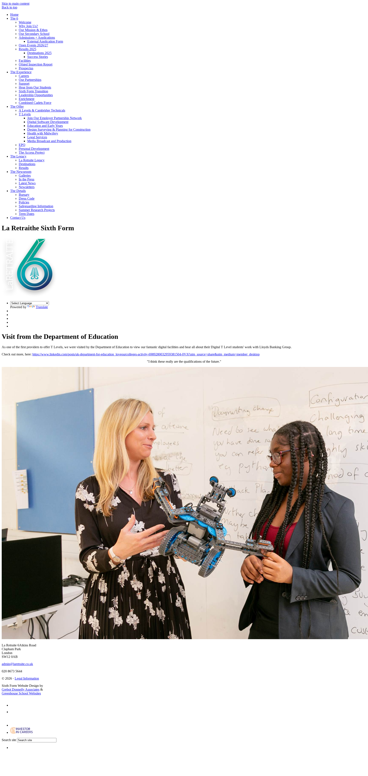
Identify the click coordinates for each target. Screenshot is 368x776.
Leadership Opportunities (36, 95)
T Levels (25, 114)
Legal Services (37, 137)
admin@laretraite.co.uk (17, 664)
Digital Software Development (47, 122)
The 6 (14, 18)
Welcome (25, 22)
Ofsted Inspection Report (35, 64)
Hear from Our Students (35, 87)
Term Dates (26, 214)
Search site (9, 740)
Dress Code (26, 198)
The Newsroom (20, 171)
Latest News (27, 183)
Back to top (9, 7)
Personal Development (34, 148)
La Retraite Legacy (32, 160)
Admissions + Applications (37, 37)
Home (14, 14)
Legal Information (27, 678)
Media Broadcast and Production (49, 141)
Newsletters (26, 187)
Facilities (25, 60)
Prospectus (26, 68)
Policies (24, 202)
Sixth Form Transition (33, 91)
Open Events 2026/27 (33, 45)
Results (24, 168)
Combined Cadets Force (35, 103)
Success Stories (37, 57)
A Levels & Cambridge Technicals (42, 110)
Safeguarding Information (36, 206)
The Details (18, 191)
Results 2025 (27, 49)
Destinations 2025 (39, 53)
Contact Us (17, 217)
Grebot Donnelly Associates (20, 689)
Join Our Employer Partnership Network (54, 118)
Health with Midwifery (42, 133)
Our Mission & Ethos (33, 30)
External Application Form (45, 41)
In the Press (26, 179)
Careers (24, 76)
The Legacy (18, 156)
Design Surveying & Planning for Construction (59, 129)
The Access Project (32, 152)
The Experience (21, 72)
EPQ (22, 145)
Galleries (25, 175)
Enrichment (26, 99)
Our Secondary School (34, 34)
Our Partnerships (30, 80)
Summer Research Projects (37, 210)
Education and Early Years (45, 125)
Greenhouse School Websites (21, 693)
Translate (42, 307)
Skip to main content (15, 3)
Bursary (24, 194)
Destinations (27, 164)
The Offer (17, 106)
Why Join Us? (28, 26)
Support (24, 83)
